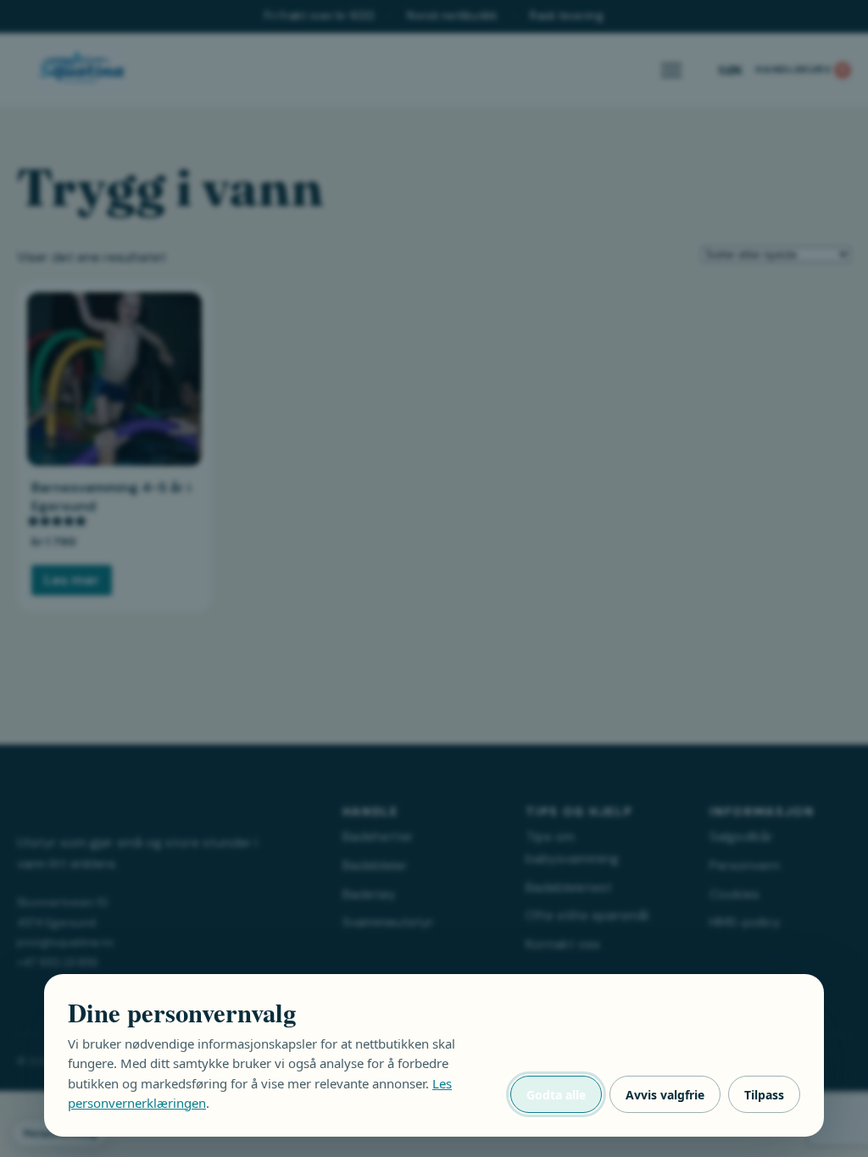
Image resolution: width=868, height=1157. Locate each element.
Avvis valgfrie (665, 1095)
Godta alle (556, 1095)
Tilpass (764, 1095)
